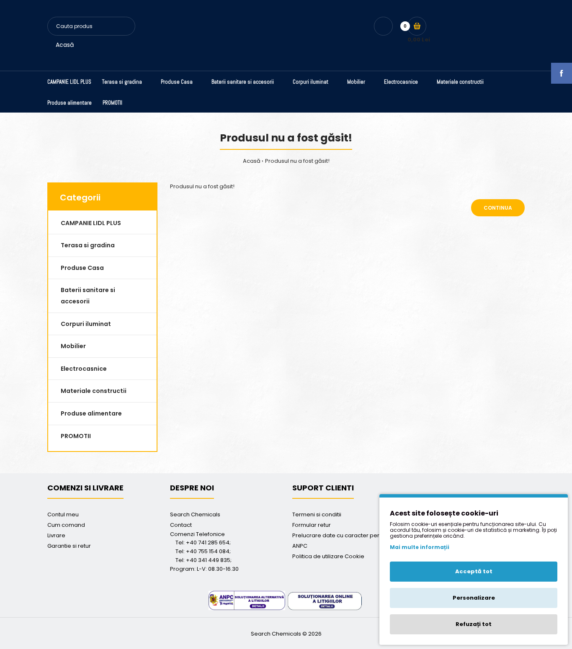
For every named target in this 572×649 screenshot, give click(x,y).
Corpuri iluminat (86, 324)
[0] (416, 26)
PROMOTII (76, 436)
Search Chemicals (195, 514)
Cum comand (66, 525)
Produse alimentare (91, 413)
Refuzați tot (474, 624)
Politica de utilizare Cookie (328, 556)
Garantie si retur (69, 546)
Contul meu (63, 514)
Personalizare (474, 598)
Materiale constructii (93, 391)
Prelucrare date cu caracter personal (343, 535)
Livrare (56, 535)
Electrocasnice (84, 368)
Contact (181, 525)
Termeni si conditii (316, 514)
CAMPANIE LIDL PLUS (91, 223)
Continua (498, 207)
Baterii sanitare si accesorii (88, 295)
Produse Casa (82, 268)
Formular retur (311, 525)
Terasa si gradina (88, 245)
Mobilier (73, 346)
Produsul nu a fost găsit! (297, 161)
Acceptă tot (473, 571)
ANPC (299, 546)
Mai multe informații (419, 547)
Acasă (65, 45)
